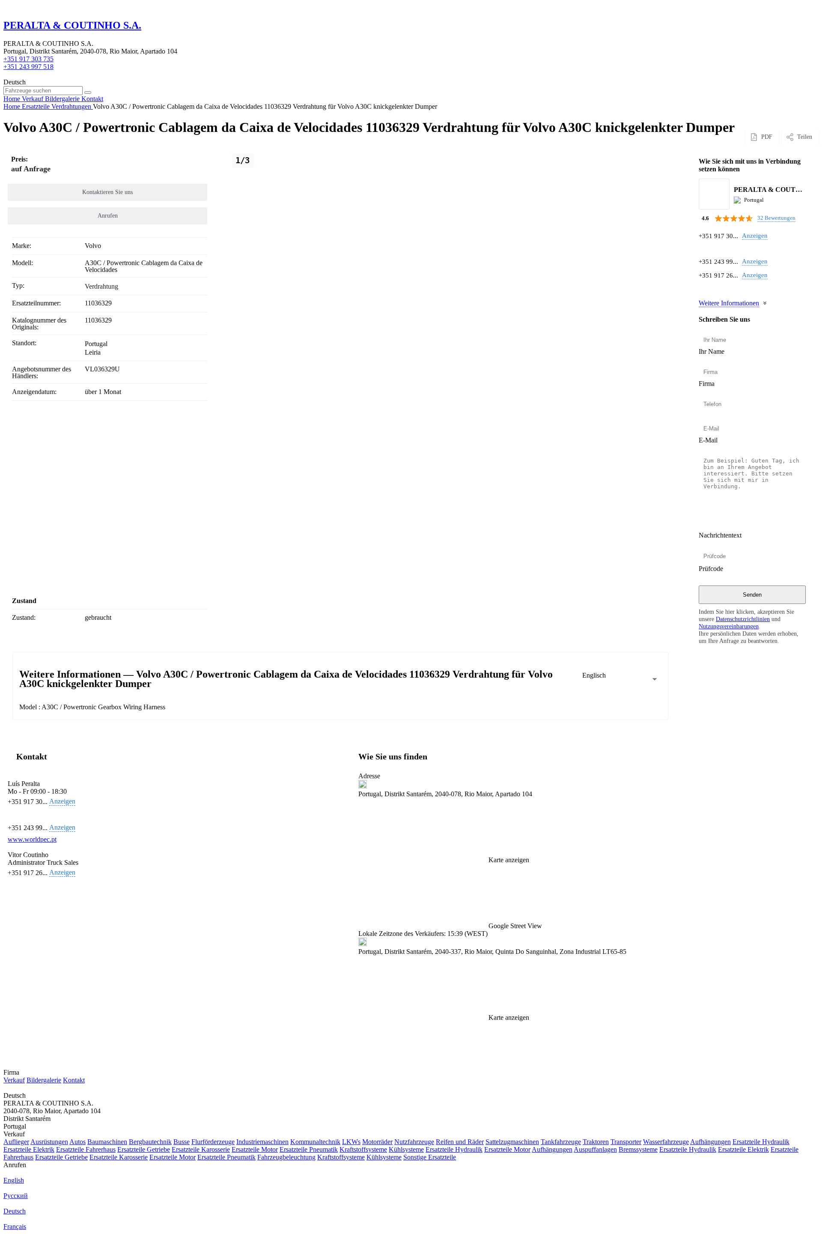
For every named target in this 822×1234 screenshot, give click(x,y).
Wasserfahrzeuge (666, 1141)
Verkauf (14, 1080)
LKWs (351, 1141)
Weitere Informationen (729, 303)
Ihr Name (711, 351)
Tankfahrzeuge (561, 1141)
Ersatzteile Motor (255, 1149)
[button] (511, 897)
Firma (707, 383)
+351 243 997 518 (28, 66)
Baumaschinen (107, 1141)
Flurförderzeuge (213, 1141)
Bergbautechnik (150, 1141)
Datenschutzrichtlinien (743, 619)
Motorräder (377, 1141)
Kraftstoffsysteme (363, 1149)
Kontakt (74, 1080)
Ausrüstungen (49, 1141)
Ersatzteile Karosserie (201, 1149)
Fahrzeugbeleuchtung (286, 1157)
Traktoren (596, 1141)
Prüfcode (711, 568)
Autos (77, 1141)
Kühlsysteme (406, 1149)
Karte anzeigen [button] (508, 860)
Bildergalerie (44, 1080)
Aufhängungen (710, 1141)
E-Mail (708, 440)
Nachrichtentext (720, 535)
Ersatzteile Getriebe (143, 1149)
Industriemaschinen (262, 1141)
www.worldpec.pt (32, 839)
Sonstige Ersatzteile (429, 1157)
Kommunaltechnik (315, 1141)
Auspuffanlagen (595, 1149)
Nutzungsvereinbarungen (729, 626)
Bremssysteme (638, 1149)
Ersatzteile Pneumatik (309, 1149)
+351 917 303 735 (28, 59)
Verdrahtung (101, 286)
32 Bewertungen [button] (776, 218)
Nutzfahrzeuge (414, 1141)
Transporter (626, 1141)
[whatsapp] (704, 249)
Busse (181, 1141)
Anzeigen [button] (755, 235)
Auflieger (16, 1141)
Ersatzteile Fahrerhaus (86, 1149)
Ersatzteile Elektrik (28, 1149)
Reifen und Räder (460, 1141)
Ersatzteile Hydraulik (761, 1141)
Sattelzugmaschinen (512, 1141)
